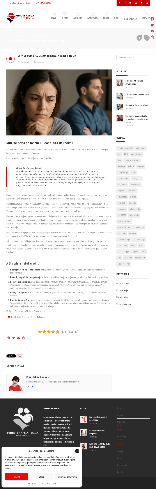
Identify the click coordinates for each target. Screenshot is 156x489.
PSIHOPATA (122, 215)
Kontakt (54, 483)
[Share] (152, 37)
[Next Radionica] (139, 38)
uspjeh (126, 252)
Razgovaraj (92, 18)
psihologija (122, 209)
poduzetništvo (135, 185)
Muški (119, 445)
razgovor (132, 233)
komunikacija (123, 172)
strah (119, 252)
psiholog (132, 203)
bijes (119, 154)
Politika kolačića (32, 483)
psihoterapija (134, 215)
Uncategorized (122, 297)
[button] (77, 451)
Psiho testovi (130, 19)
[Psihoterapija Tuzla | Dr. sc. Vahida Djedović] (20, 17)
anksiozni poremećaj (125, 148)
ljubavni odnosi (123, 179)
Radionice (77, 18)
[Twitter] (152, 25)
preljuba (133, 197)
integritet (140, 166)
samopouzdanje (124, 239)
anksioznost (140, 148)
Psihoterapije (139, 227)
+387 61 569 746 (45, 3)
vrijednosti (128, 258)
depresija (121, 166)
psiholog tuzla (134, 209)
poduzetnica (122, 185)
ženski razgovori (124, 264)
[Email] (152, 31)
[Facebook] (152, 19)
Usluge (106, 18)
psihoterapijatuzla (124, 221)
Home (53, 18)
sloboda (133, 246)
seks (119, 246)
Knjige (119, 425)
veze (119, 258)
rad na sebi (122, 233)
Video (119, 430)
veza (144, 252)
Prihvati (16, 476)
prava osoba (122, 197)
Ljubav (133, 172)
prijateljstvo (122, 203)
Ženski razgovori (123, 304)
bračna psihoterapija (131, 160)
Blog (116, 18)
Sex (125, 246)
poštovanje (132, 191)
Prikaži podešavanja (67, 476)
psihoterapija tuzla (124, 227)
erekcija (131, 166)
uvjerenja (136, 252)
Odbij (41, 476)
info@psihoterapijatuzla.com (21, 3)
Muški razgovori (123, 283)
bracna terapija (136, 154)
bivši (126, 154)
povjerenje (121, 191)
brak (119, 160)
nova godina (136, 179)
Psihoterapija (19, 41)
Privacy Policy (45, 483)
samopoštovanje (139, 239)
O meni (65, 18)
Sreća (141, 246)
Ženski (119, 440)
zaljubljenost (140, 258)
